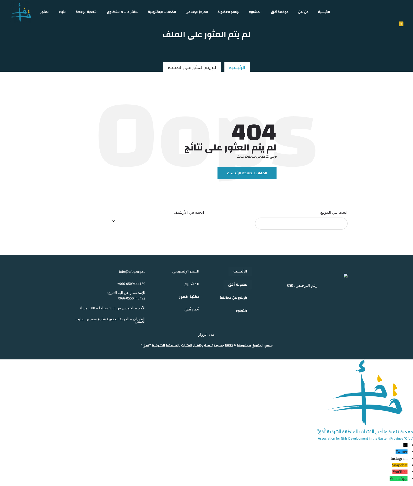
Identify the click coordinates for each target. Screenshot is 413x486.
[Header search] (379, 12)
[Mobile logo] (365, 438)
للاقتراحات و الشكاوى (122, 12)
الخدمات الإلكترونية (162, 12)
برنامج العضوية (228, 12)
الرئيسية (324, 12)
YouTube (400, 472)
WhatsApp (399, 478)
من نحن (303, 12)
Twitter (402, 451)
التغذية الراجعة (87, 12)
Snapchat (400, 465)
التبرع (62, 12)
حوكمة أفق (280, 12)
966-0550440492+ (131, 298)
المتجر (44, 12)
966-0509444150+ (131, 284)
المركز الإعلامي (196, 12)
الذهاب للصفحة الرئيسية (247, 173)
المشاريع (255, 12)
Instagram (399, 458)
